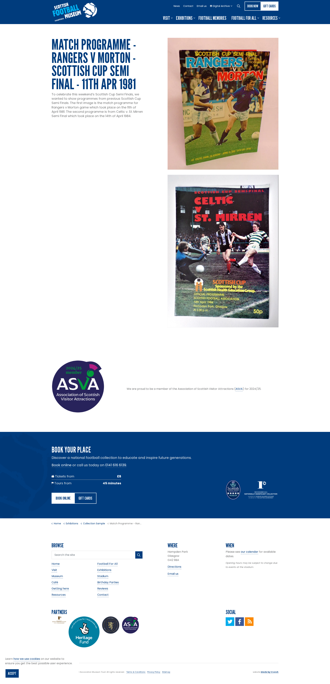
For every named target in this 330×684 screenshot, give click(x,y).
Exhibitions (184, 18)
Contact (188, 6)
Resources (270, 18)
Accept (12, 673)
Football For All (244, 18)
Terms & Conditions (135, 672)
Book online (62, 465)
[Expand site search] (238, 6)
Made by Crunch (269, 672)
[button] (223, 104)
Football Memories (212, 18)
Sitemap (166, 672)
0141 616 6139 (115, 465)
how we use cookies (26, 659)
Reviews (102, 589)
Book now (252, 6)
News (177, 6)
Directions (174, 567)
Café (55, 582)
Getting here (60, 589)
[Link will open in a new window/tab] (230, 621)
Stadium (102, 576)
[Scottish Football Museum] (74, 12)
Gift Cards (269, 6)
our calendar (249, 552)
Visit (166, 18)
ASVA (239, 389)
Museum (57, 576)
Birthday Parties (108, 582)
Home (56, 564)
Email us (202, 6)
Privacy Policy (153, 672)
